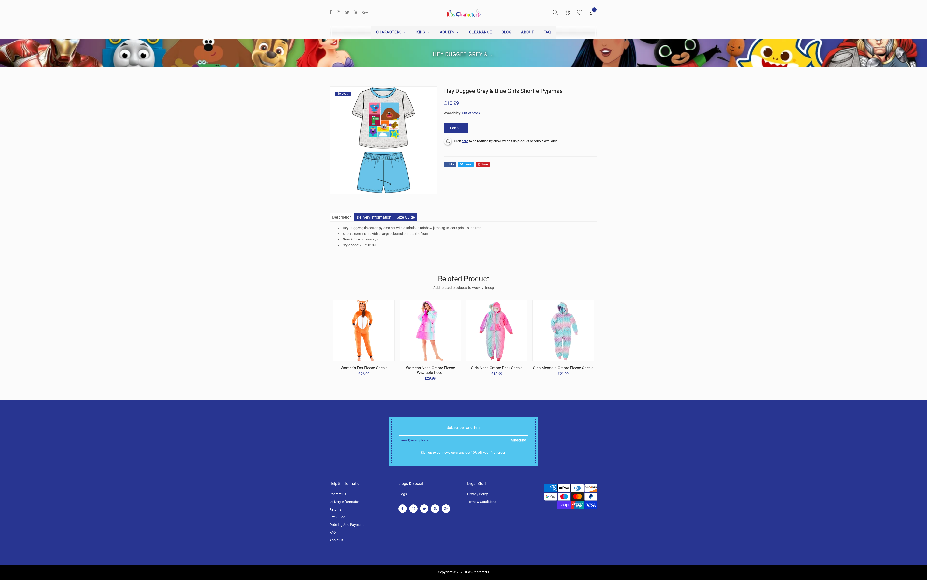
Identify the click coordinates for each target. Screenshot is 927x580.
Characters (389, 32)
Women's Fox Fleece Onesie (364, 368)
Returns (335, 509)
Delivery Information (345, 502)
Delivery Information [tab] (374, 217)
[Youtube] (356, 12)
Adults (448, 32)
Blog (507, 32)
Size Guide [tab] (406, 217)
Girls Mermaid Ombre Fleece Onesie (563, 368)
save (484, 164)
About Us (336, 540)
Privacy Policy (477, 494)
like (451, 164)
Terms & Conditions (481, 502)
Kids (421, 32)
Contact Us (338, 494)
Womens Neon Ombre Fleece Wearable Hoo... (430, 370)
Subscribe (518, 440)
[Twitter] (347, 12)
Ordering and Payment (347, 525)
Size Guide (337, 517)
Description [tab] (341, 217)
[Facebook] (331, 12)
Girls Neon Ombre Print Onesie (496, 368)
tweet (468, 164)
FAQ (547, 32)
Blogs (402, 494)
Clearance (480, 32)
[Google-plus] (365, 12)
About (527, 32)
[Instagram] (338, 12)
